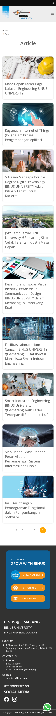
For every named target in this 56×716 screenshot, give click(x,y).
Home (5, 30)
